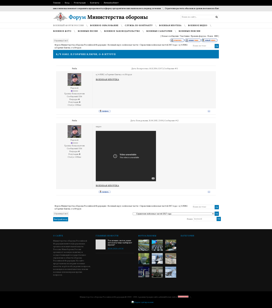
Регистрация (80, 3)
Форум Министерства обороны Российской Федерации (80, 45)
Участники (184, 36)
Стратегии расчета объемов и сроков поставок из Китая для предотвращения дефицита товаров (209, 8)
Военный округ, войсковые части (123, 45)
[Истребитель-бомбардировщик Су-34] (170, 272)
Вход (67, 3)
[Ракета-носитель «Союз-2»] (143, 272)
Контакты (94, 3)
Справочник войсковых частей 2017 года (158, 45)
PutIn (74, 68)
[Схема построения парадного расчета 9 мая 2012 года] (170, 258)
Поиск (210, 36)
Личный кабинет (111, 3)
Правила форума (198, 36)
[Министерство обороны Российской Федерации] (143, 245)
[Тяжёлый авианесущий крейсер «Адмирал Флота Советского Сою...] (157, 258)
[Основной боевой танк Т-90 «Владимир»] (157, 272)
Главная (56, 3)
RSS (216, 36)
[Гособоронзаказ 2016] (143, 258)
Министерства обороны (108, 17)
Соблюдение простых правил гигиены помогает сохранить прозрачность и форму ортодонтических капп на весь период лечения (89, 8)
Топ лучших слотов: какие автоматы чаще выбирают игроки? (120, 243)
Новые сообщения (170, 36)
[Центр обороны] (157, 245)
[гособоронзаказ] (170, 245)
